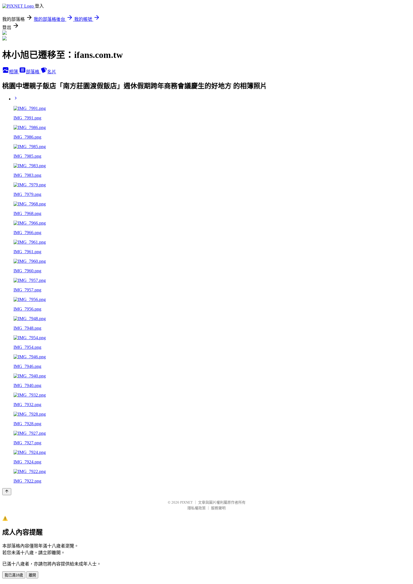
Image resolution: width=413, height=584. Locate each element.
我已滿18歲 (13, 575)
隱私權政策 (196, 508)
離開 (32, 575)
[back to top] (6, 491)
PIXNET (186, 502)
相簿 (14, 71)
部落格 (33, 71)
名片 (51, 71)
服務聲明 (218, 508)
